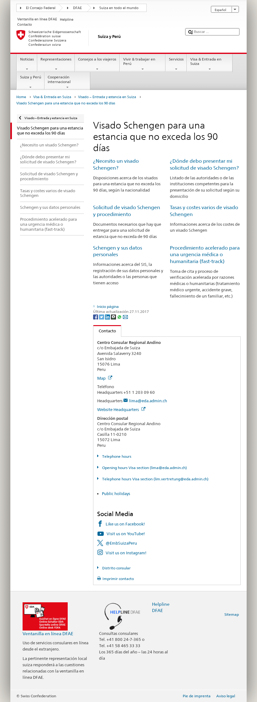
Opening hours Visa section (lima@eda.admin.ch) (143, 467)
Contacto (104, 330)
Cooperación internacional (59, 79)
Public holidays (116, 493)
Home (21, 97)
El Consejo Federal (40, 8)
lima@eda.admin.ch (148, 400)
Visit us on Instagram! (126, 552)
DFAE (77, 8)
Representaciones (55, 59)
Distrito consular (115, 568)
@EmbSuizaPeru (121, 543)
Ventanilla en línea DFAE (48, 633)
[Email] (125, 316)
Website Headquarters (118, 409)
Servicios (176, 59)
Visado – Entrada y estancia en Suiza (107, 97)
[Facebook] (96, 316)
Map (102, 378)
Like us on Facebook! (125, 523)
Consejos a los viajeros (97, 59)
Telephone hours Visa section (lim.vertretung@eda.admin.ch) (154, 479)
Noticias (27, 59)
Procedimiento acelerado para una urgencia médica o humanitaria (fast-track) (205, 255)
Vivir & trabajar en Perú (139, 61)
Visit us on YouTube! (126, 533)
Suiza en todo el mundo (119, 8)
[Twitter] (102, 316)
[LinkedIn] (108, 316)
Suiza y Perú (30, 77)
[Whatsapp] (120, 316)
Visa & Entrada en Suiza (205, 61)
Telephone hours (116, 456)
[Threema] (114, 316)
